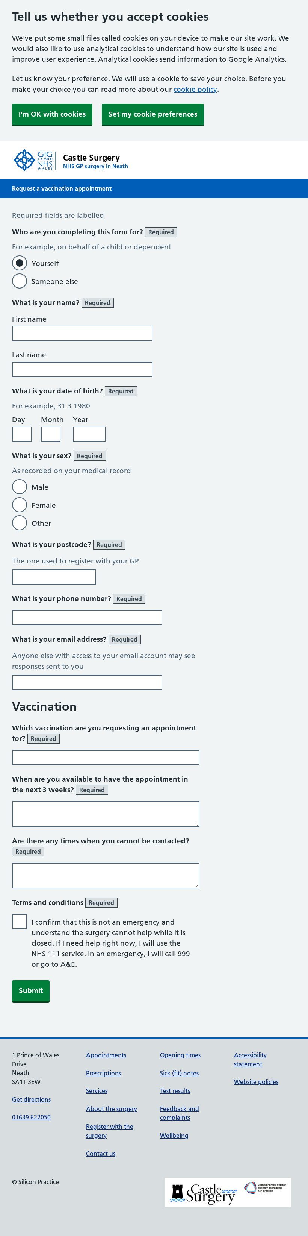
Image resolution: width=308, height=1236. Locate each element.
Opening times (180, 1055)
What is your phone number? (77, 598)
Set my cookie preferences (153, 114)
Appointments (106, 1055)
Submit (31, 990)
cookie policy (195, 89)
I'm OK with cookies (52, 114)
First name (29, 319)
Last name (29, 355)
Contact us (100, 1153)
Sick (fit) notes (179, 1073)
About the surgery (111, 1109)
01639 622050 (31, 1117)
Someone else (55, 281)
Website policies (256, 1082)
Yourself (45, 263)
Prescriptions (103, 1073)
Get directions (31, 1099)
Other (41, 523)
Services (96, 1091)
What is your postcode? (67, 544)
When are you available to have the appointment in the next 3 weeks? (100, 784)
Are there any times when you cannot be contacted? (100, 846)
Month (52, 419)
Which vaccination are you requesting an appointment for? (104, 733)
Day (18, 419)
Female (44, 505)
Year (80, 419)
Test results (175, 1091)
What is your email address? (74, 639)
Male (40, 487)
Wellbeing (174, 1135)
